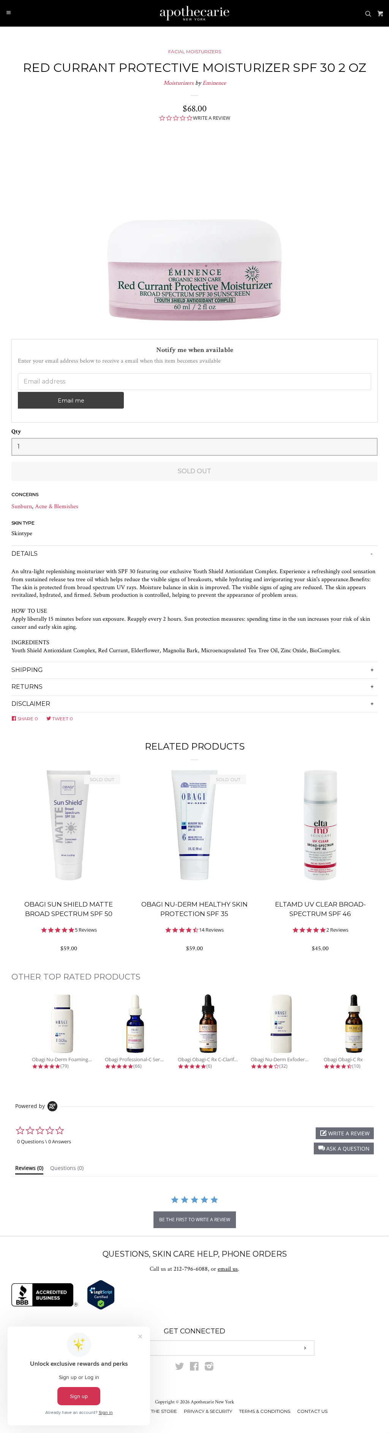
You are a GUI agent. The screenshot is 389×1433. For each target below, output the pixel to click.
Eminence (214, 83)
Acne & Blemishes (56, 506)
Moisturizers (178, 83)
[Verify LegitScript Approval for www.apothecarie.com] (101, 1308)
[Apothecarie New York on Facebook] (194, 1368)
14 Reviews (211, 930)
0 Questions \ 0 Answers (44, 1141)
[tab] (29, 1170)
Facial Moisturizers (194, 51)
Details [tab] (24, 553)
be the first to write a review (194, 1219)
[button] (344, 1148)
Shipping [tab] (27, 670)
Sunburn (21, 506)
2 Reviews (337, 930)
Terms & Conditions (264, 1411)
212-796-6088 (191, 1269)
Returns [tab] (27, 686)
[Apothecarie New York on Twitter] (179, 1368)
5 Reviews (86, 930)
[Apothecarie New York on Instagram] (209, 1368)
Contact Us (312, 1411)
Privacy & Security (208, 1411)
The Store (164, 1411)
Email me (71, 400)
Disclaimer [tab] (30, 703)
